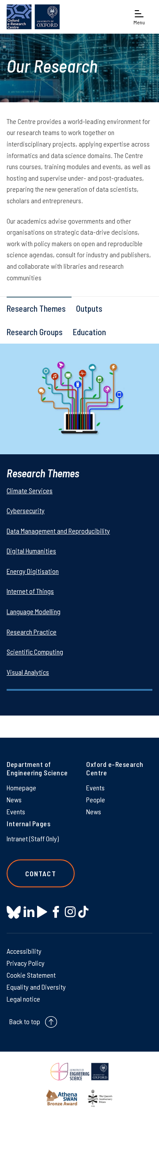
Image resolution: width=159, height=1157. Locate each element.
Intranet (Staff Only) (33, 838)
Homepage (21, 787)
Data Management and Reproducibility (58, 530)
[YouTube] (42, 912)
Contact (40, 873)
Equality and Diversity (36, 987)
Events (16, 811)
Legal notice (23, 998)
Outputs (89, 308)
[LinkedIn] (29, 912)
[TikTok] (83, 912)
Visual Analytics (28, 672)
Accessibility (24, 951)
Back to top (24, 1021)
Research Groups (35, 332)
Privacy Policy (26, 963)
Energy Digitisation (33, 571)
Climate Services (30, 490)
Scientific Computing (35, 651)
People (95, 799)
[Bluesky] (14, 913)
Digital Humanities (31, 550)
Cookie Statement (31, 975)
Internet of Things (30, 591)
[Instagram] (70, 912)
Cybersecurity (26, 510)
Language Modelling (34, 611)
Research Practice (32, 631)
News (14, 799)
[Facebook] (56, 912)
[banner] (33, 17)
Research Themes (36, 308)
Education (89, 332)
